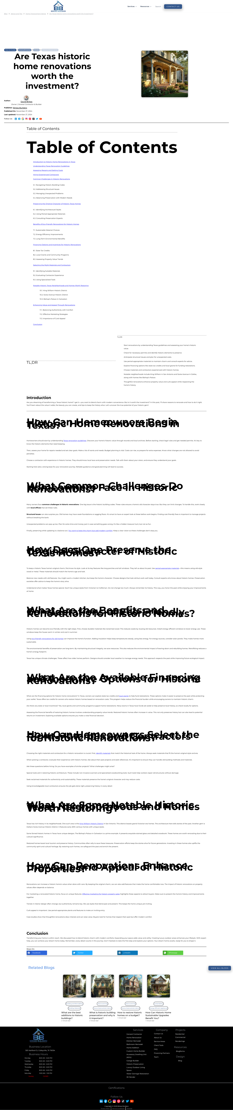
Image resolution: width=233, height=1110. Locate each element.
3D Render (131, 1077)
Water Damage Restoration (138, 1074)
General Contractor (134, 1034)
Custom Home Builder (136, 1051)
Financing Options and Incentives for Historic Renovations (57, 245)
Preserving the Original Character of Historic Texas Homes (57, 204)
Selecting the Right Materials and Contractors (51, 265)
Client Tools (158, 1045)
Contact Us (158, 1034)
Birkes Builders (20, 108)
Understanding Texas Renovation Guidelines (51, 166)
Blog (178, 1051)
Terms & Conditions (118, 1108)
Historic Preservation (135, 1064)
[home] (58, 6)
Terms (182, 1051)
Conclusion (37, 324)
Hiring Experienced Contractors (46, 175)
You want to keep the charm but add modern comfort (90, 531)
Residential (179, 1034)
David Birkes (26, 101)
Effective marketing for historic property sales (101, 894)
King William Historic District (91, 824)
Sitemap (129, 1108)
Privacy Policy (105, 1108)
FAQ (155, 1049)
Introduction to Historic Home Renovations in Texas (54, 162)
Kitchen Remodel (134, 1041)
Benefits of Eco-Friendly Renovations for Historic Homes (56, 224)
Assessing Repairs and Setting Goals (48, 170)
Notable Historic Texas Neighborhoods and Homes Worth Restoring (61, 286)
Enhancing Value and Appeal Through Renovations (54, 305)
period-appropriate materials (167, 568)
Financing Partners (162, 1053)
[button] (132, 6)
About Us (158, 1038)
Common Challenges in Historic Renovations (51, 179)
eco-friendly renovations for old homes (47, 639)
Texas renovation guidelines (74, 441)
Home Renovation (134, 1038)
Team (156, 1057)
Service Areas (159, 1041)
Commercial (180, 1037)
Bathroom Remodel (135, 1044)
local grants (124, 696)
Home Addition (133, 1048)
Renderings (180, 1041)
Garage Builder (133, 1061)
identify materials (103, 753)
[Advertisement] (116, 32)
